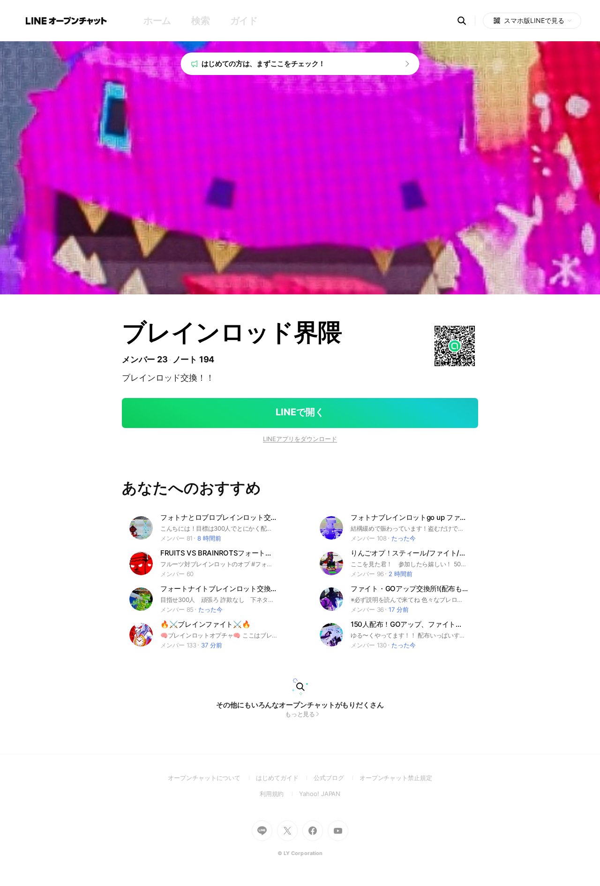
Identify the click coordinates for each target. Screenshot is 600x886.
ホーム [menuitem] (157, 20)
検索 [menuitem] (200, 20)
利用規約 (280, 793)
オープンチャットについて (212, 777)
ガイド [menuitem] (244, 20)
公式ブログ (336, 777)
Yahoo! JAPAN (319, 793)
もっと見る (300, 714)
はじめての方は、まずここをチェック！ (264, 63)
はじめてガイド (285, 777)
